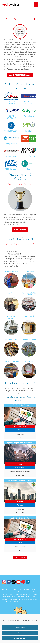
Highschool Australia (28, 102)
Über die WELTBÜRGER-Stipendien (20, 75)
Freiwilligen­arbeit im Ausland (29, 294)
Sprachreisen (29, 271)
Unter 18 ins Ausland (11, 361)
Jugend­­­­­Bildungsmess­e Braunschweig (20, 443)
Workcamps (28, 361)
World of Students (11, 131)
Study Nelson (11, 143)
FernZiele (29, 131)
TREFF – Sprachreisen (11, 102)
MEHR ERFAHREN (20, 230)
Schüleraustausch (11, 271)
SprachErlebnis (29, 156)
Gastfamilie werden (29, 340)
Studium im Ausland (11, 340)
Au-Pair (11, 293)
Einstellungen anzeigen (20, 638)
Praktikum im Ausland (11, 317)
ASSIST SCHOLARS (11, 117)
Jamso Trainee (29, 143)
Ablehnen (20, 633)
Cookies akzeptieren (20, 627)
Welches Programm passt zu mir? (20, 244)
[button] (37, 616)
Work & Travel (29, 316)
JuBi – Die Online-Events (20, 405)
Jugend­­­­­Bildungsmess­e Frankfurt (20, 480)
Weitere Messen (19, 558)
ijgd (28, 169)
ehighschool (11, 156)
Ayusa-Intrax (29, 116)
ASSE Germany (11, 169)
